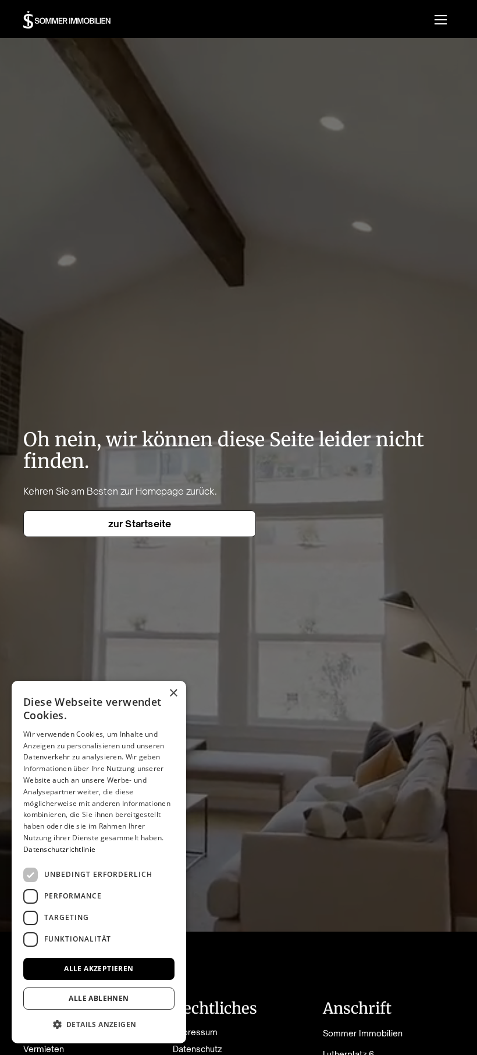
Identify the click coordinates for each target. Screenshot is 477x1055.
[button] (441, 19)
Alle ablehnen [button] (99, 998)
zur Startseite (140, 524)
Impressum (195, 1032)
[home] (67, 20)
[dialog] (99, 862)
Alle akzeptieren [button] (98, 969)
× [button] (173, 693)
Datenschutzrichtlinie (59, 849)
